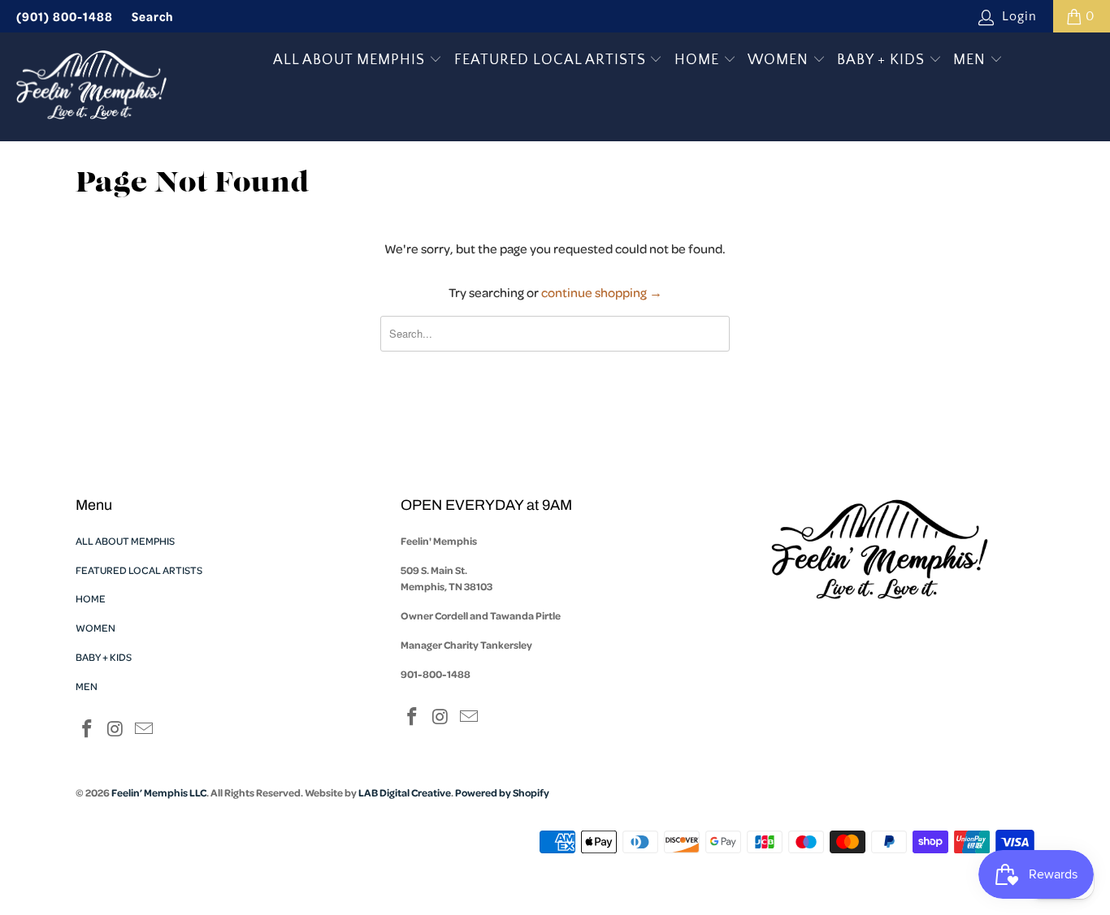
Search (153, 16)
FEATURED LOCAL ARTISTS (552, 60)
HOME (698, 60)
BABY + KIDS (883, 60)
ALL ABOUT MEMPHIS (351, 60)
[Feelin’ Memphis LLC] (91, 86)
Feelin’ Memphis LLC (158, 792)
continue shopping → (601, 292)
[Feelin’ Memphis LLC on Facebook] (88, 730)
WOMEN (780, 60)
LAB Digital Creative (404, 792)
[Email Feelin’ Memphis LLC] (144, 730)
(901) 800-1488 (64, 16)
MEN (971, 60)
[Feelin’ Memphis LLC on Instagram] (116, 730)
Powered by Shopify (502, 792)
